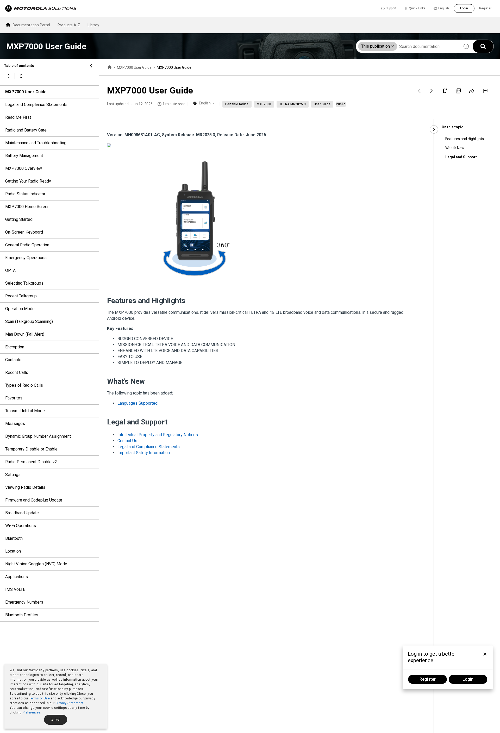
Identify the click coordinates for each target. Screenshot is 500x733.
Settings (13, 474)
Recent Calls (16, 372)
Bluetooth (14, 538)
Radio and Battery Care (26, 130)
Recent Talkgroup (21, 295)
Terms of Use (39, 698)
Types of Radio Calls (24, 385)
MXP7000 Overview (23, 168)
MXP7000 (264, 104)
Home (110, 67)
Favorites (13, 398)
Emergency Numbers (24, 602)
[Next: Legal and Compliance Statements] (432, 90)
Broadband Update (22, 512)
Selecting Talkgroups (24, 283)
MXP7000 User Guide (26, 91)
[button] (393, 46)
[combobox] (408, 46)
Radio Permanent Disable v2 (31, 461)
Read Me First (18, 117)
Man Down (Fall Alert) (24, 334)
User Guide (322, 104)
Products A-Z (69, 25)
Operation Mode (20, 308)
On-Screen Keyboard (24, 232)
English (443, 8)
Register (485, 8)
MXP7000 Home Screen (27, 206)
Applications (16, 576)
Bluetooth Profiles (21, 614)
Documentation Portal (31, 25)
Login (464, 8)
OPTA (10, 270)
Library (93, 25)
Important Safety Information (143, 452)
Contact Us (127, 440)
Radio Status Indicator (25, 193)
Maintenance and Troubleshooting (35, 142)
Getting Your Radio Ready (28, 181)
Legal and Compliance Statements (36, 104)
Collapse (21, 76)
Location (13, 551)
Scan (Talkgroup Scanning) (29, 321)
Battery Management (24, 155)
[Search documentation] (483, 46)
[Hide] (91, 66)
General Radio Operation (27, 244)
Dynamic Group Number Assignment (38, 436)
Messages (15, 423)
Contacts (13, 359)
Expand (8, 76)
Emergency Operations (26, 257)
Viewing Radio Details (25, 487)
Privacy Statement (69, 703)
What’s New (454, 148)
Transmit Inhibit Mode (25, 410)
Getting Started (19, 219)
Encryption (14, 346)
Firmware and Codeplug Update (33, 500)
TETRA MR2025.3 (292, 104)
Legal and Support (461, 157)
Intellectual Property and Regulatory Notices (157, 434)
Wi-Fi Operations (20, 525)
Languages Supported (137, 403)
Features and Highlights (464, 139)
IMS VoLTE (15, 589)
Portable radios (237, 104)
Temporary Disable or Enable (31, 449)
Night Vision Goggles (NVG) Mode (36, 563)
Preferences (31, 712)
